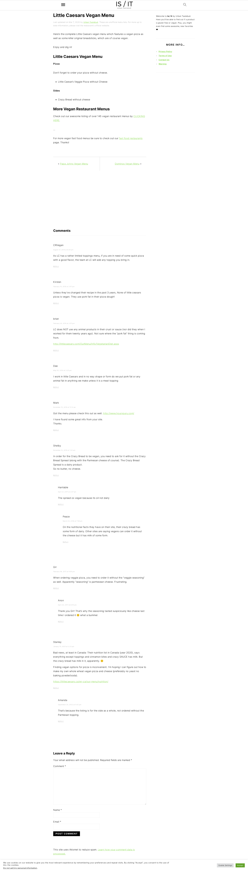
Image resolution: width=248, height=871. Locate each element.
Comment (59, 766)
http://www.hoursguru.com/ (118, 413)
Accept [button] (240, 865)
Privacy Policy (165, 51)
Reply (56, 266)
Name (57, 810)
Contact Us (164, 60)
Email (57, 821)
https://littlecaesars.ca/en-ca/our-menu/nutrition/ (80, 681)
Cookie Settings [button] (225, 865)
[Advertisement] (99, 201)
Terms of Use (165, 56)
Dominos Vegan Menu (127, 163)
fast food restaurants (131, 138)
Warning (163, 64)
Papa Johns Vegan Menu (74, 163)
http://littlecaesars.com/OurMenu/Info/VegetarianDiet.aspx (86, 343)
